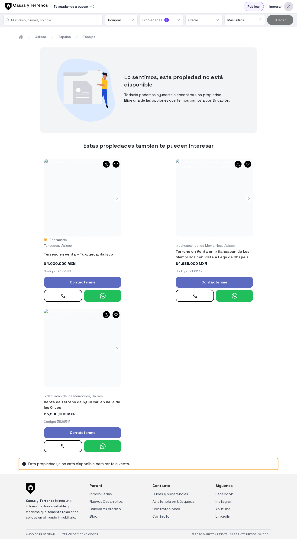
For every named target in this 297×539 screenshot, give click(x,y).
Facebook (224, 494)
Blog (93, 516)
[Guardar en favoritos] (116, 164)
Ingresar (275, 6)
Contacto (161, 516)
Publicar (254, 6)
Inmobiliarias (101, 494)
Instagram (224, 501)
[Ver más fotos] (82, 197)
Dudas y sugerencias (170, 494)
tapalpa (64, 37)
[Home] (21, 36)
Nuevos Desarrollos (106, 501)
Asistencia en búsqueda (173, 501)
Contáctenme (83, 282)
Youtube (223, 508)
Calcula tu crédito (105, 508)
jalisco (40, 37)
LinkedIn (223, 516)
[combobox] (54, 20)
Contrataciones (166, 508)
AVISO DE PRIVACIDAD (40, 534)
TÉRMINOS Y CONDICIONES (80, 534)
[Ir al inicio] (26, 6)
